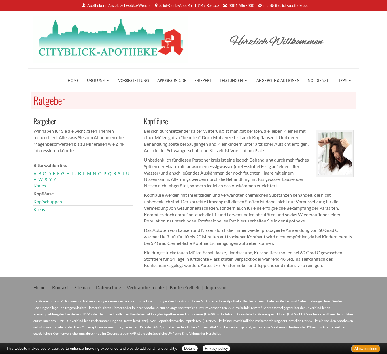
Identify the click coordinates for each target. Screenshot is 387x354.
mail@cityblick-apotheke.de (285, 5)
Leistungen (231, 80)
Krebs (39, 209)
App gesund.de (171, 80)
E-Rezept (203, 80)
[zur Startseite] (110, 37)
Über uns (96, 80)
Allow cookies (365, 349)
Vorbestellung (133, 80)
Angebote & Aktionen (278, 80)
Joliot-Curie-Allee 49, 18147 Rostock (189, 5)
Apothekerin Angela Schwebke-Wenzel (118, 5)
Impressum (216, 287)
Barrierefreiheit (185, 287)
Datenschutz (108, 287)
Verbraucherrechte (145, 287)
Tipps (342, 80)
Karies (39, 185)
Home (73, 80)
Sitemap (82, 287)
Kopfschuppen (47, 201)
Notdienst (318, 80)
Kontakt (60, 287)
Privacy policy (216, 348)
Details (189, 348)
